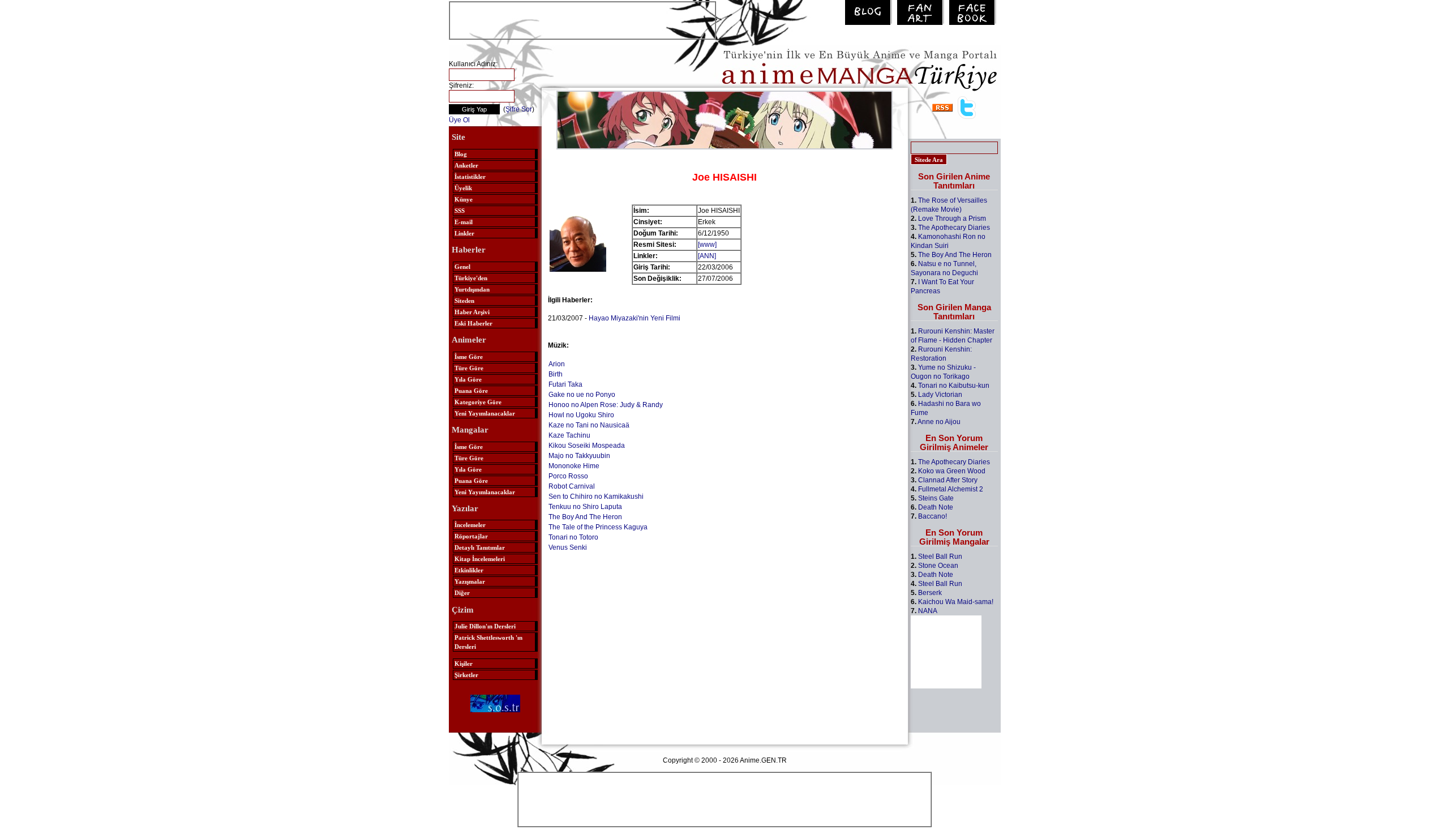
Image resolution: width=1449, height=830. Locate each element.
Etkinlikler (469, 570)
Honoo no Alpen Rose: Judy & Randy (605, 405)
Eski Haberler (473, 323)
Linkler (464, 233)
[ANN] (707, 256)
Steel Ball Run (940, 557)
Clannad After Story (948, 480)
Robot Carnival (571, 486)
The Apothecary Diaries (954, 228)
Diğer (462, 592)
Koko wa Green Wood (951, 471)
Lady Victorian (940, 395)
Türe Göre (469, 368)
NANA (927, 611)
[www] (707, 245)
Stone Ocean (938, 566)
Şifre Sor (518, 109)
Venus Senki (567, 547)
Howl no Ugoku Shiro (581, 415)
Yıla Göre (468, 379)
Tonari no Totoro (573, 537)
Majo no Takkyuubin (579, 456)
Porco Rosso (568, 476)
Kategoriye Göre (478, 402)
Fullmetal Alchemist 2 (950, 489)
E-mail (464, 222)
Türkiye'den (471, 278)
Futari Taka (565, 384)
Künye (464, 199)
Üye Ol (459, 120)
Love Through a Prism (952, 219)
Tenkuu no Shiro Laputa (585, 507)
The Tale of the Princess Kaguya (598, 527)
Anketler (466, 165)
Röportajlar (471, 536)
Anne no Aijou (939, 422)
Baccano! (932, 516)
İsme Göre (469, 356)
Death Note (935, 507)
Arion (556, 364)
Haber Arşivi (472, 312)
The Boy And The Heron (585, 517)
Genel (462, 266)
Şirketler (466, 674)
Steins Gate (936, 498)
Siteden (464, 300)
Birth (555, 374)
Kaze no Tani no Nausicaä (588, 425)
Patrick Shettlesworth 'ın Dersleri (488, 642)
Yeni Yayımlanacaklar (485, 413)
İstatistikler (470, 176)
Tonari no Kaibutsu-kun (953, 386)
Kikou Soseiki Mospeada (586, 446)
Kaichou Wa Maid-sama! (955, 602)
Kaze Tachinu (569, 435)
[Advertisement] (582, 19)
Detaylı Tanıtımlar (480, 547)
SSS (460, 210)
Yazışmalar (470, 581)
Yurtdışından (472, 289)
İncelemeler (470, 524)
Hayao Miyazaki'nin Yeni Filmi (634, 318)
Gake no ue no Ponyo (581, 395)
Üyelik (463, 188)
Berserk (930, 593)
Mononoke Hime (573, 466)
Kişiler (464, 663)
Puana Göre (471, 390)
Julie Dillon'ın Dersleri (485, 626)
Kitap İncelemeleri (480, 558)
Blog (461, 154)
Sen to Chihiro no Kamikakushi (596, 496)
